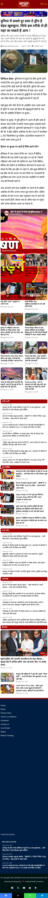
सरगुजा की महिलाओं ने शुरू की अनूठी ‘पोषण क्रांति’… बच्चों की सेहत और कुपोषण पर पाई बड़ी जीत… (31, 676)
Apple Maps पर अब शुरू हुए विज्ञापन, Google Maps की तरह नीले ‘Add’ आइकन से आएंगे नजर (11, 300)
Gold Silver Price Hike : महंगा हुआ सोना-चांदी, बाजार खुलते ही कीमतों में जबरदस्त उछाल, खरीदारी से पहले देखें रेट (30, 688)
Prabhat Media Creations (33, 882)
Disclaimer (5, 721)
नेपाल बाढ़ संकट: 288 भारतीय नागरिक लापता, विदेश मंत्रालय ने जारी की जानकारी (36, 358)
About (3, 709)
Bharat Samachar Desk (10, 46)
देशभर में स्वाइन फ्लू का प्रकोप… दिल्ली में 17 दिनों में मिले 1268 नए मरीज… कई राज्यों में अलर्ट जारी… (36, 272)
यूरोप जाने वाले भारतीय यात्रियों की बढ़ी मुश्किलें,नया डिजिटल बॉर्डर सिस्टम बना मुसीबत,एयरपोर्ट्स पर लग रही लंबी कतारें (35, 302)
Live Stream (5, 728)
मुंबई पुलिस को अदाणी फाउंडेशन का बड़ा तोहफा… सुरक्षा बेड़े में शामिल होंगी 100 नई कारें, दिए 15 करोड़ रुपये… (23, 662)
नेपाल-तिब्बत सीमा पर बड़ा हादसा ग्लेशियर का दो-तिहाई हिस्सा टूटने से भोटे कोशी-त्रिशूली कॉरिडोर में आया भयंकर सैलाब (36, 331)
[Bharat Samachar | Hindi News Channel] (24, 4)
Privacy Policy (6, 713)
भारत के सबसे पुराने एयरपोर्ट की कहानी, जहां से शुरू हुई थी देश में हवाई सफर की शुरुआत (12, 384)
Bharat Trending (7, 736)
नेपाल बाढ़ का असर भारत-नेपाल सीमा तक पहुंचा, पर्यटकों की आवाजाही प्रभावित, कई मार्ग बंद (12, 358)
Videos (3, 732)
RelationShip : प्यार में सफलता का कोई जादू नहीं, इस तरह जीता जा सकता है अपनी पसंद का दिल (35, 385)
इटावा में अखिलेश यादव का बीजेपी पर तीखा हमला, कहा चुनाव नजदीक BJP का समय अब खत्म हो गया (12, 331)
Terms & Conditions (8, 717)
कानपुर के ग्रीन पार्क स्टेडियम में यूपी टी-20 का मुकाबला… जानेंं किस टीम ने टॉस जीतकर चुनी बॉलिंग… (11, 272)
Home (3, 706)
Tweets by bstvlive (8, 835)
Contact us (5, 724)
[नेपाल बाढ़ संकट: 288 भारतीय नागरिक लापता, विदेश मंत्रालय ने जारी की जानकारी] (36, 347)
